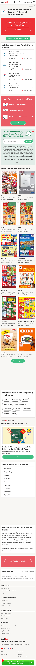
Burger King (8, 472)
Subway (6, 475)
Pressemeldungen (6, 633)
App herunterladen (6, 631)
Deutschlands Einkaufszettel (9, 626)
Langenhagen (27, 408)
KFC (5, 482)
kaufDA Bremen (6, 576)
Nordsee (7, 488)
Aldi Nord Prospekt (6, 613)
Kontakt (20, 654)
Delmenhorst (8, 408)
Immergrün (7, 491)
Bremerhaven (8, 404)
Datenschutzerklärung (26, 156)
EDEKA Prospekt (5, 601)
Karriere (3, 593)
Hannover (15, 400)
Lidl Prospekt (4, 618)
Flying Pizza (8, 495)
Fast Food (23, 576)
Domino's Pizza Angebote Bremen (18, 38)
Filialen (16, 576)
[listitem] (9, 186)
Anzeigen (30, 6)
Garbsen (17, 408)
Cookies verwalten (23, 657)
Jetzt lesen (18, 457)
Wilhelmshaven (19, 404)
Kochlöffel (7, 485)
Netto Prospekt (5, 616)
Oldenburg (25, 400)
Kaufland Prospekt (6, 603)
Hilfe (2, 652)
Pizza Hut (7, 478)
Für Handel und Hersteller (8, 591)
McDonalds (7, 468)
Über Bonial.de (5, 588)
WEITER (18, 29)
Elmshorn (6, 413)
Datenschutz (4, 654)
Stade (14, 413)
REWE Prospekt (5, 606)
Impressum (21, 652)
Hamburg (6, 400)
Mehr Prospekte (18, 361)
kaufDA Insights (5, 628)
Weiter (28, 141)
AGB (2, 657)
